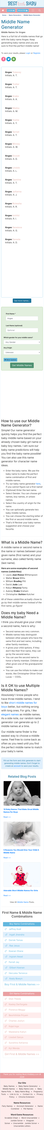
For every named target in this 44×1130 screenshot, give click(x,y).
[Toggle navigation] (33, 10)
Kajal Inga (14, 1026)
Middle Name (23, 902)
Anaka (15, 96)
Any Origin (8, 348)
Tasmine (16, 179)
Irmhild (15, 215)
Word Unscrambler (29, 1118)
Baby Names (9, 1086)
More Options (11, 360)
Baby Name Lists (26, 1089)
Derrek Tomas (16, 940)
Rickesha (17, 203)
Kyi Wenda (14, 1048)
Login (10, 10)
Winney (16, 143)
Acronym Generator (25, 1106)
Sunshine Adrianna (18, 1042)
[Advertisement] (22, 274)
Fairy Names (7, 1106)
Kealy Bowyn (15, 978)
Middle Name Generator (32, 15)
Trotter (15, 84)
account (17, 766)
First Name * (11, 314)
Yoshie (15, 120)
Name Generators (15, 15)
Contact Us (27, 1094)
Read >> (7, 817)
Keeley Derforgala (18, 1004)
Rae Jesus (14, 945)
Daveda (16, 239)
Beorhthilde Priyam (18, 1015)
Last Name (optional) (14, 325)
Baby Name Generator (28, 1086)
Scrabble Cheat (11, 1118)
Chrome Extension (26, 1097)
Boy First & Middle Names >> (22, 984)
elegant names (10, 714)
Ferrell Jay (14, 962)
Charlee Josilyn (16, 1020)
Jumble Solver (16, 1120)
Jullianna (16, 191)
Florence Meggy (17, 1009)
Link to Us (14, 1094)
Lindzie (16, 167)
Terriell (15, 132)
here (38, 483)
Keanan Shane (16, 951)
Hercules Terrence (18, 973)
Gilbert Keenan (17, 967)
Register (22, 10)
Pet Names (28, 1109)
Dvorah (16, 155)
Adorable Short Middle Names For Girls (20, 890)
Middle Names (9, 1089)
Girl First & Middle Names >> (22, 1054)
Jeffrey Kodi (15, 929)
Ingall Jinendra (16, 934)
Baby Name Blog (22, 1091)
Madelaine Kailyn (17, 1031)
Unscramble (18, 1123)
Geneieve (17, 227)
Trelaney (16, 72)
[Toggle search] (39, 10)
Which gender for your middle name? (18, 337)
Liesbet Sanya (16, 1037)
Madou (15, 108)
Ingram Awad (16, 956)
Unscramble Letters (22, 1126)
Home (4, 15)
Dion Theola (15, 998)
